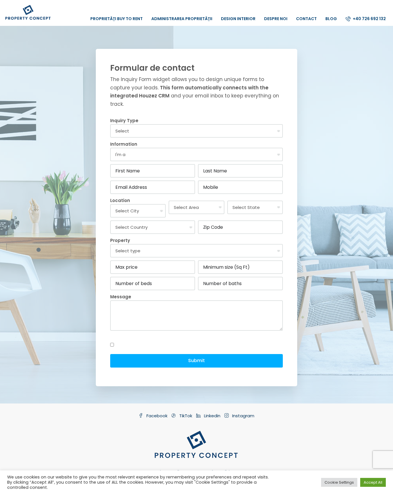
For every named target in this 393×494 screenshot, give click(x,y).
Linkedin (212, 416)
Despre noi (275, 19)
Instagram (242, 416)
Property (120, 240)
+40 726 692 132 (369, 19)
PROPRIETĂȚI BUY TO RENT (116, 19)
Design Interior (238, 19)
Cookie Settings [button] (339, 482)
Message (120, 297)
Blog (331, 19)
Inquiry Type (124, 121)
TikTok (185, 416)
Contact (306, 19)
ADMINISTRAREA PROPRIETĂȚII (181, 19)
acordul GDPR (126, 337)
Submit (196, 360)
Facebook (157, 416)
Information (123, 144)
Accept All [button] (373, 482)
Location (120, 200)
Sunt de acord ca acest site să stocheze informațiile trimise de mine (188, 345)
